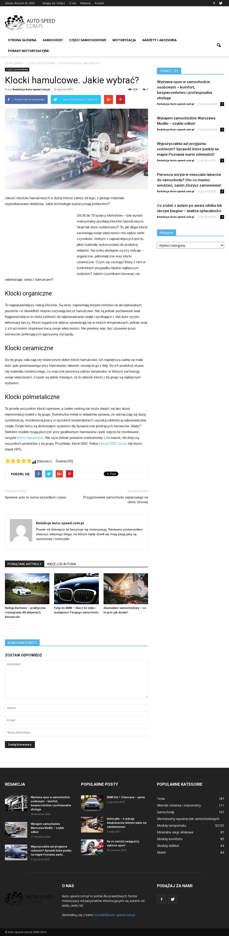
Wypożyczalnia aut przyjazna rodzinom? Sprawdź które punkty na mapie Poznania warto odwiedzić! (188, 149)
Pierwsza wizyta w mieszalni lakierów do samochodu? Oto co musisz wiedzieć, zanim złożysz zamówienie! (189, 180)
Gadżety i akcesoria (159, 40)
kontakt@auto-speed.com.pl (114, 915)
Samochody (53, 40)
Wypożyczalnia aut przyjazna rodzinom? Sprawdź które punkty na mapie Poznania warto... (51, 850)
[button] (218, 45)
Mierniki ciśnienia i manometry (179, 805)
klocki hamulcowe (30, 438)
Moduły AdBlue (168, 845)
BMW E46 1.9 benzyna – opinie (126, 797)
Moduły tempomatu (171, 825)
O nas (72, 3)
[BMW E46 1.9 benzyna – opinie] (92, 803)
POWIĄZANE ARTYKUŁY (25, 564)
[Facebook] (214, 3)
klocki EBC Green (114, 443)
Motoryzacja (124, 40)
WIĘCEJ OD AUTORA (61, 564)
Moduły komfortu (169, 839)
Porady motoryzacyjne (28, 51)
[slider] (18, 461)
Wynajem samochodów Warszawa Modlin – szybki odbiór (47, 828)
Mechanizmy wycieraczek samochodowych (188, 819)
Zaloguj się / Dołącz (53, 3)
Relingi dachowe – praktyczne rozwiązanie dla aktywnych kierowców (25, 612)
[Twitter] (220, 3)
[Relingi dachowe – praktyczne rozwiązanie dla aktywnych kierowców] (27, 588)
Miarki (161, 852)
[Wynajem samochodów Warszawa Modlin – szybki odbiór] (16, 830)
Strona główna (22, 40)
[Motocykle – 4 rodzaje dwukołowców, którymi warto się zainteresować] (92, 824)
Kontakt (99, 3)
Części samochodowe (87, 40)
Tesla (161, 798)
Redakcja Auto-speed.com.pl (31, 89)
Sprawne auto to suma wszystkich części (35, 497)
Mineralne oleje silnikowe (175, 832)
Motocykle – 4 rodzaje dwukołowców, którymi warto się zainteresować (126, 822)
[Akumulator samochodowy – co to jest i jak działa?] (126, 588)
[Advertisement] (142, 22)
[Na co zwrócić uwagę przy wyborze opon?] (92, 847)
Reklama (85, 3)
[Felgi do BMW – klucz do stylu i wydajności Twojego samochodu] (76, 588)
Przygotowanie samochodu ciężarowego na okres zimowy (115, 499)
